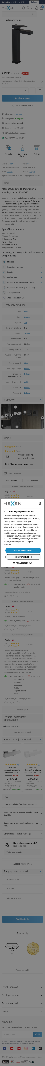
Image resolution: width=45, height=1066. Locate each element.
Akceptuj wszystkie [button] (23, 550)
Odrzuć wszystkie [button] (23, 557)
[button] (22, 562)
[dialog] (22, 533)
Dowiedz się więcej (20, 545)
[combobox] (40, 503)
